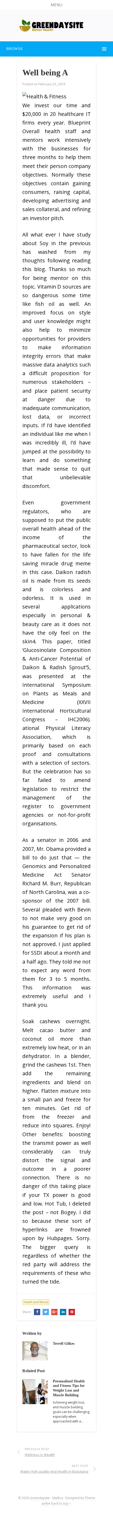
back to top (60, 1503)
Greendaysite (40, 1498)
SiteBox (57, 1498)
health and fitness (36, 1302)
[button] (56, 5)
